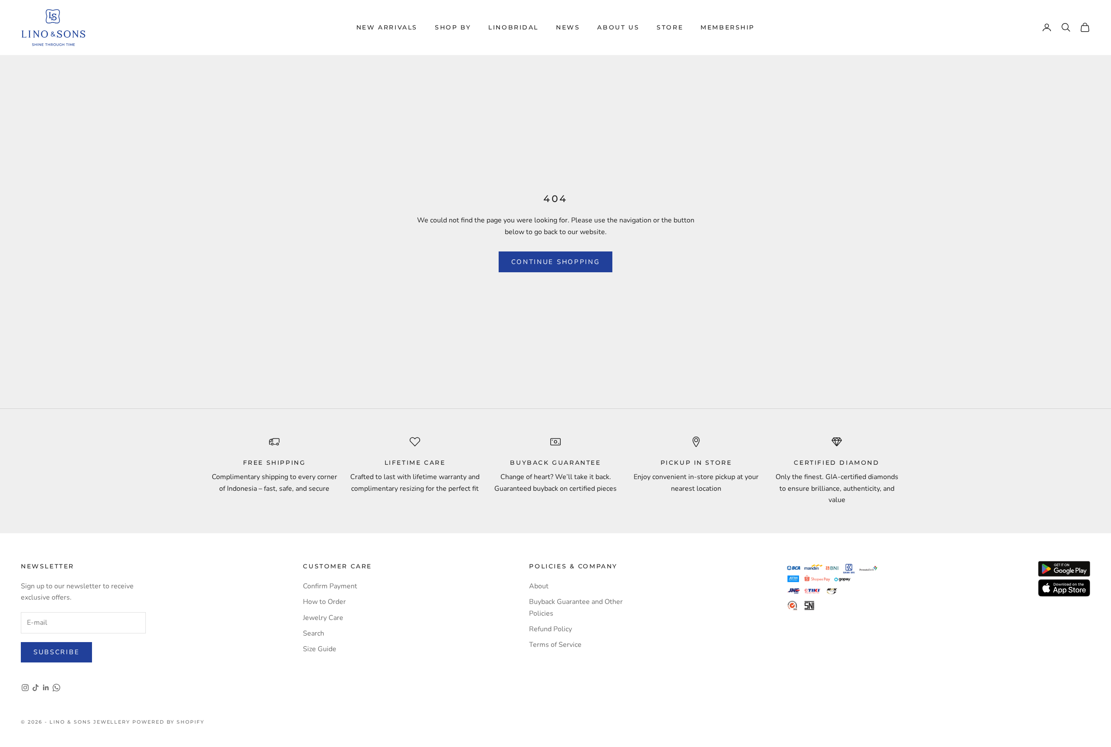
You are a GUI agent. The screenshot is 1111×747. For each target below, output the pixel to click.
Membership (727, 27)
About (539, 586)
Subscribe (56, 652)
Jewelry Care (323, 618)
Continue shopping (555, 262)
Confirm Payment (330, 586)
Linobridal (513, 27)
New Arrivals (386, 27)
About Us (618, 27)
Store (670, 27)
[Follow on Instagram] (25, 687)
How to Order (324, 602)
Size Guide (319, 649)
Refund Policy (550, 629)
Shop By (453, 27)
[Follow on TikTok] (35, 687)
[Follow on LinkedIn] (46, 687)
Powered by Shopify (168, 722)
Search (313, 633)
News (568, 27)
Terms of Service (555, 644)
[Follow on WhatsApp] (56, 687)
